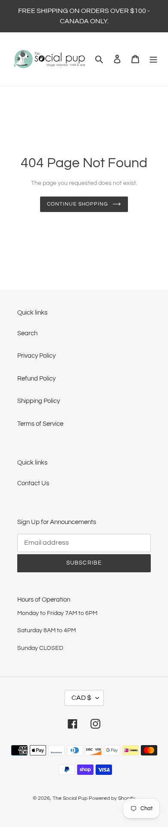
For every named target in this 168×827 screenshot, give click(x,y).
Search (27, 333)
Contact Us (33, 483)
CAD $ (81, 697)
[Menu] (153, 59)
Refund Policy (36, 378)
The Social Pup (70, 798)
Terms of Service (40, 424)
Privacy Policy (36, 356)
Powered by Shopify (112, 798)
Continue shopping (77, 204)
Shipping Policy (38, 401)
